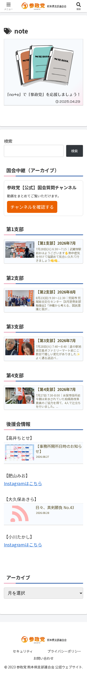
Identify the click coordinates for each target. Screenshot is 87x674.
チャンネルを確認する (32, 207)
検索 (8, 141)
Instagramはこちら (23, 483)
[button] (77, 651)
